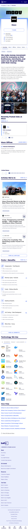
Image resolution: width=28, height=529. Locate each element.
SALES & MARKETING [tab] (20, 342)
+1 (26, 278)
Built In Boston (4, 487)
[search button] (22, 2)
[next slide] (6, 137)
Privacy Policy (14, 516)
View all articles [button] (14, 255)
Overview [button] (5, 47)
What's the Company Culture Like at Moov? (13, 410)
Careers (3, 455)
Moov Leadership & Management (10, 420)
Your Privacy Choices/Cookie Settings (14, 520)
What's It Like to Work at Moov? (10, 407)
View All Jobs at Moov (8, 433)
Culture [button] (19, 47)
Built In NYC (4, 500)
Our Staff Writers (5, 457)
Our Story (3, 452)
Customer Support (5, 474)
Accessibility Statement (14, 512)
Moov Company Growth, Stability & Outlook (13, 428)
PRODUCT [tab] (13, 342)
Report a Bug (4, 479)
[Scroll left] (1, 47)
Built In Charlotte (5, 490)
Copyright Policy (14, 514)
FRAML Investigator (7, 130)
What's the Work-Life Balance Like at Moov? (13, 418)
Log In (25, 2)
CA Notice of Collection (14, 522)
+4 (26, 313)
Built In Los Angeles (6, 497)
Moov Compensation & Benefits (10, 415)
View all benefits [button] (14, 332)
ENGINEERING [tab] (7, 342)
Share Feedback (5, 476)
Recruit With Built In (6, 466)
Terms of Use (14, 518)
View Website (8, 41)
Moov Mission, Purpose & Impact (10, 426)
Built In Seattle (4, 505)
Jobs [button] (9, 47)
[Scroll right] (27, 47)
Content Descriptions (6, 460)
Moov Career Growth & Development (11, 413)
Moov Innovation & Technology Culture (12, 423)
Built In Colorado (5, 495)
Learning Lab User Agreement (14, 509)
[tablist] (14, 342)
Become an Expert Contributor (8, 468)
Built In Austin (4, 485)
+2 (26, 301)
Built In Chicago (5, 492)
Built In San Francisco (6, 502)
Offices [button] (14, 47)
